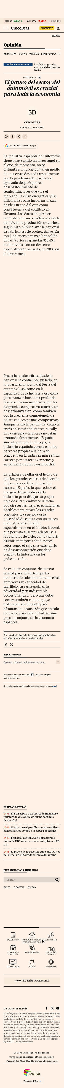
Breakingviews (48, 54)
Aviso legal (28, 1053)
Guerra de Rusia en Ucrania (29, 662)
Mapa (22, 1061)
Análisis (23, 54)
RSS (28, 1061)
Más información (11, 678)
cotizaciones (13, 967)
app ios (32, 967)
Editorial (28, 77)
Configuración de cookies (21, 1057)
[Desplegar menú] (6, 28)
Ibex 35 (8, 21)
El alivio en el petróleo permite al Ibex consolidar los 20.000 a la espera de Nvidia (31, 829)
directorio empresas (51, 953)
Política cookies (41, 1053)
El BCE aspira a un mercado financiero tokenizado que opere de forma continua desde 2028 (31, 817)
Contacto (18, 1053)
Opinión (13, 45)
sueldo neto (51, 940)
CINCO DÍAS (32, 122)
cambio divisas (32, 952)
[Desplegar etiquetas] (58, 662)
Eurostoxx (19, 887)
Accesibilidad (13, 1061)
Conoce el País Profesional (32, 980)
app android (51, 967)
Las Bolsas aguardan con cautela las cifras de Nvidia (47, 67)
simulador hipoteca (32, 940)
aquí (54, 686)
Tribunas (34, 54)
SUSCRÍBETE (47, 28)
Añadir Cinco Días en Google (22, 145)
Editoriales (10, 54)
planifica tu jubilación (13, 953)
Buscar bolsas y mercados (21, 870)
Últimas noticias (15, 807)
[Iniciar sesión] (58, 28)
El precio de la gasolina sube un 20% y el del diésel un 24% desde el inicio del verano (32, 853)
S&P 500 (31, 21)
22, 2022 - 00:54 (32, 127)
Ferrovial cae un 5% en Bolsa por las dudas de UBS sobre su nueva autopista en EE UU (31, 841)
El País (56, 36)
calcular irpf (13, 940)
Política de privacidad (44, 1057)
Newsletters (36, 1061)
